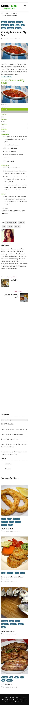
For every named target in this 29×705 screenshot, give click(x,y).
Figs (4, 226)
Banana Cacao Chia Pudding (18, 429)
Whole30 (18, 28)
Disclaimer (8, 469)
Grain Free (4, 521)
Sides (3, 28)
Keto (11, 677)
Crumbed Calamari (7, 529)
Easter (3, 518)
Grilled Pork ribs (6, 684)
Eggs (9, 518)
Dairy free (19, 22)
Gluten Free (5, 25)
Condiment (11, 22)
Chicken (4, 22)
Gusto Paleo (4, 429)
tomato (17, 226)
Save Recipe (4, 109)
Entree (17, 621)
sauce (10, 226)
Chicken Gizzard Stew (16, 434)
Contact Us (8, 464)
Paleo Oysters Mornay (8, 631)
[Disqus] (14, 329)
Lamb (16, 573)
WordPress (21, 702)
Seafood (18, 521)
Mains (12, 25)
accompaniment (11, 222)
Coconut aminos (6, 76)
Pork (17, 25)
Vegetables (10, 28)
